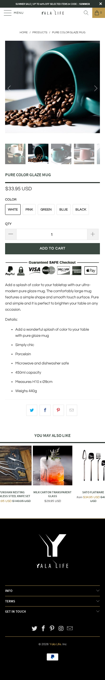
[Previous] (10, 88)
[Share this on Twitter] (31, 410)
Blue (63, 209)
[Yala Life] (52, 13)
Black (80, 209)
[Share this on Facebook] (45, 410)
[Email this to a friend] (71, 410)
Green (46, 209)
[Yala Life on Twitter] (34, 629)
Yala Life (55, 644)
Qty (8, 224)
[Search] (86, 13)
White (13, 209)
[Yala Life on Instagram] (61, 629)
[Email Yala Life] (70, 629)
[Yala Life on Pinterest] (52, 629)
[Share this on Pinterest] (58, 410)
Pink (29, 209)
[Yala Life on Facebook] (43, 629)
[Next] (95, 88)
